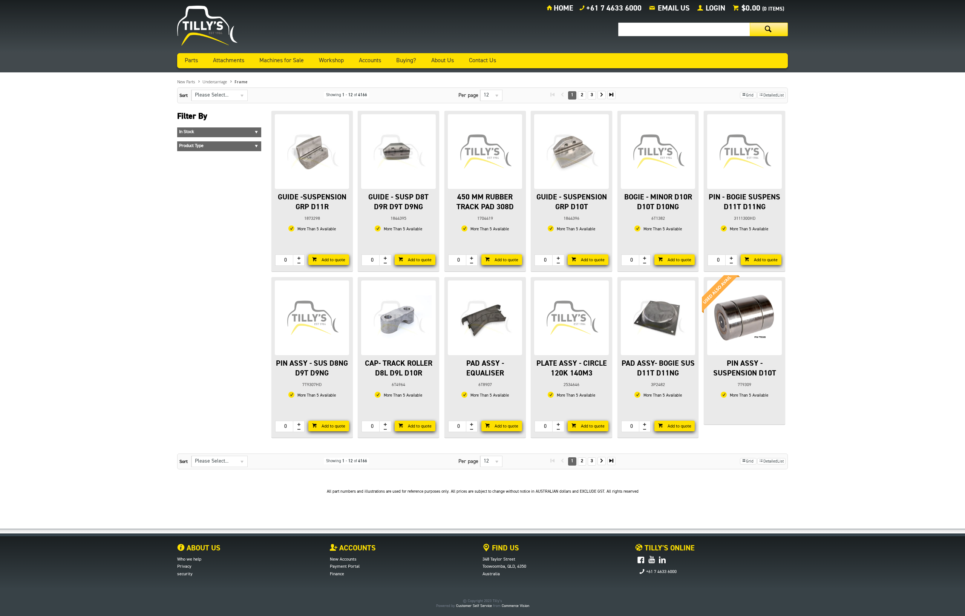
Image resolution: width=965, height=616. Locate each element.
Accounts (370, 61)
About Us (442, 61)
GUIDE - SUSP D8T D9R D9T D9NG (398, 201)
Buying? (406, 61)
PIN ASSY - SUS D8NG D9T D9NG (312, 368)
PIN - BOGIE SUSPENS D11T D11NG (744, 201)
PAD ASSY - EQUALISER (485, 368)
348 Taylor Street (498, 559)
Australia (491, 574)
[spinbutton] (284, 260)
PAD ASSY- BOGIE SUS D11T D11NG (658, 368)
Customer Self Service (474, 606)
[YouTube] (651, 560)
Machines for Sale (281, 61)
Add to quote (332, 260)
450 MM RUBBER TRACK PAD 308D (485, 201)
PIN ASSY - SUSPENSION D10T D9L (744, 373)
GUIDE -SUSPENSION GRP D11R (312, 201)
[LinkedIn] (662, 560)
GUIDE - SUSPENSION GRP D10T (571, 201)
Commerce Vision (515, 606)
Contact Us (482, 61)
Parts (191, 61)
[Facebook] (640, 560)
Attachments (228, 61)
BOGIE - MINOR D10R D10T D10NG (658, 201)
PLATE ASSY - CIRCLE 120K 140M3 (571, 368)
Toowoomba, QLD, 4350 (504, 566)
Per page (468, 95)
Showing (346, 95)
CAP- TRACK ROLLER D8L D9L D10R (398, 368)
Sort (183, 95)
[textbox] (684, 29)
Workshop (331, 61)
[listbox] (219, 95)
